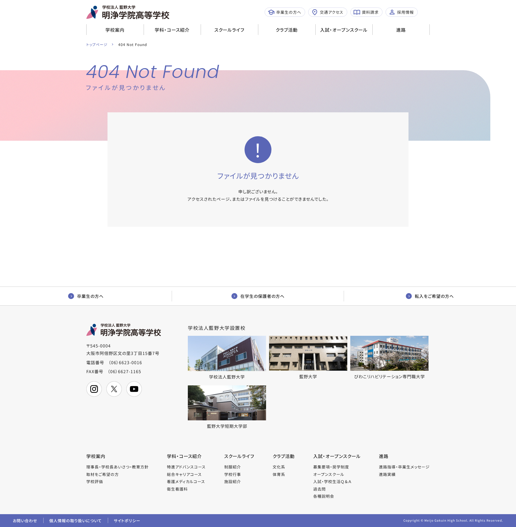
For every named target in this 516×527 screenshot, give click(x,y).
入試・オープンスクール (344, 30)
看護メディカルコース (186, 481)
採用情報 (405, 12)
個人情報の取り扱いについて (75, 520)
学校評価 (94, 481)
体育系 (279, 474)
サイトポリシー (127, 520)
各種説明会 (323, 496)
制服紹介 (232, 467)
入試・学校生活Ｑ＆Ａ (332, 481)
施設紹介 (232, 481)
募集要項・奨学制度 (331, 467)
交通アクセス (331, 12)
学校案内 (115, 30)
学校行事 (232, 474)
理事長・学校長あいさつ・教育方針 (117, 467)
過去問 (319, 489)
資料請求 (370, 12)
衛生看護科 (177, 489)
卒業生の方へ (288, 12)
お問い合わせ (25, 520)
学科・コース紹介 (172, 30)
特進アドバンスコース (186, 467)
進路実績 (387, 474)
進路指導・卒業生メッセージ (404, 467)
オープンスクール (328, 474)
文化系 (279, 467)
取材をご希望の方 (102, 474)
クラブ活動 (287, 30)
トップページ (97, 44)
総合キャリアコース (184, 474)
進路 (401, 30)
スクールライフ (229, 30)
